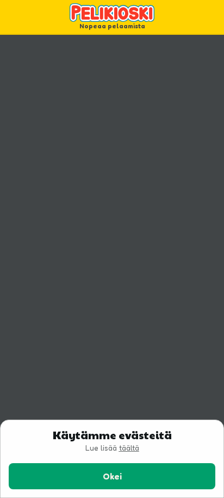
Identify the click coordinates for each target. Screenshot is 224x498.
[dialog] (112, 459)
